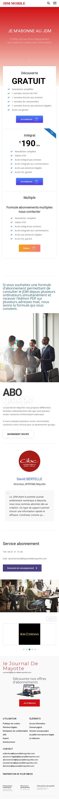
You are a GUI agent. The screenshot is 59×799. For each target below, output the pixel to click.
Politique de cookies (11, 723)
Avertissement (9, 742)
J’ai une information (37, 723)
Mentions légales (10, 727)
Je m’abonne (35, 738)
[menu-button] (54, 3)
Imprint (6, 738)
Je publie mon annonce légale (42, 734)
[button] (48, 3)
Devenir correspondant (39, 731)
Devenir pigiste (36, 727)
